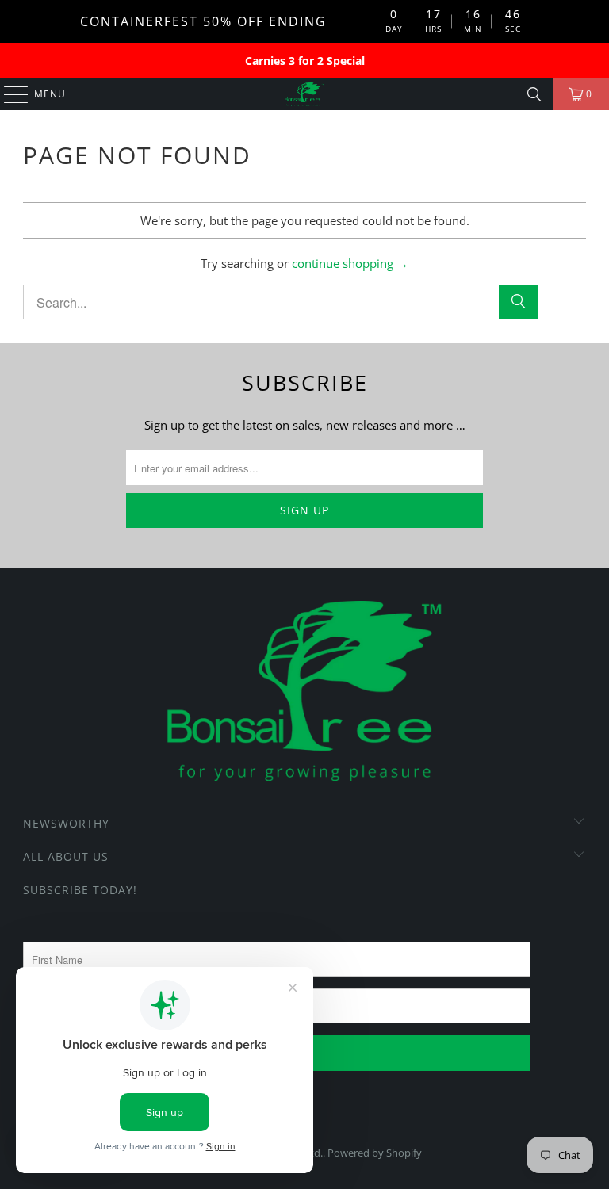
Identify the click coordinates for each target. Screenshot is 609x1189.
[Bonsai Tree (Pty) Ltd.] (304, 94)
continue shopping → (350, 263)
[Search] (534, 94)
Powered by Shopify (374, 1152)
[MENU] (8, 94)
